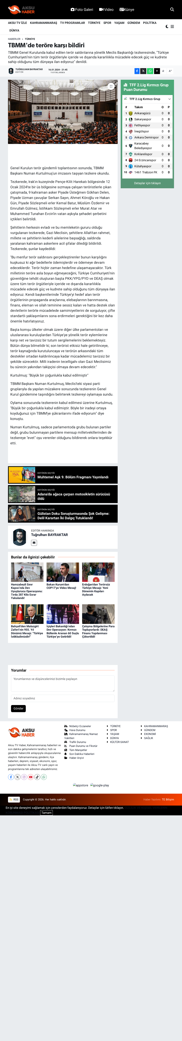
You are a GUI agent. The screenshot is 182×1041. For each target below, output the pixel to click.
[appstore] (81, 785)
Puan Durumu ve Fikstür (83, 746)
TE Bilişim (168, 799)
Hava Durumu (77, 730)
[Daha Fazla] (157, 71)
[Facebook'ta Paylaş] (137, 71)
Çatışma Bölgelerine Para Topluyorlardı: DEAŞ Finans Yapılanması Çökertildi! (98, 631)
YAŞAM (119, 23)
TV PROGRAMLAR (72, 23)
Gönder (18, 708)
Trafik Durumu (77, 742)
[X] (17, 777)
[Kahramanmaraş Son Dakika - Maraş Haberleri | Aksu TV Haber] (21, 10)
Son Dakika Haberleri (81, 754)
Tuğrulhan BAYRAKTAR (49, 535)
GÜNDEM (133, 23)
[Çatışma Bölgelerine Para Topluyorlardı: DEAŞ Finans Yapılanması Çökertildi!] (98, 614)
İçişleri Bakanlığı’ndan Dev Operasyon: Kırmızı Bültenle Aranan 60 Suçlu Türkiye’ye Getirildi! (63, 631)
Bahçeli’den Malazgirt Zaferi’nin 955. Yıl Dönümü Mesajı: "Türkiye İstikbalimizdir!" (27, 631)
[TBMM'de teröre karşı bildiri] (63, 112)
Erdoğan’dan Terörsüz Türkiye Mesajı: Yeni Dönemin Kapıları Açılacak (96, 589)
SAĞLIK (148, 738)
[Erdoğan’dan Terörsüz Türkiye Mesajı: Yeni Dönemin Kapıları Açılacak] (98, 572)
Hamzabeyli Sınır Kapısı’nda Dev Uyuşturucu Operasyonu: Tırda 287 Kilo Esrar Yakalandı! (27, 591)
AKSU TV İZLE (17, 23)
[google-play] (100, 785)
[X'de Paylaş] (143, 71)
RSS (15, 799)
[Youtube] (31, 777)
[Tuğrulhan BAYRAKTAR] (19, 537)
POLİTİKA (149, 23)
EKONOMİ (150, 734)
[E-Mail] (34, 543)
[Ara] (172, 9)
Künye (129, 9)
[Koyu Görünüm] (167, 27)
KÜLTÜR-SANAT (119, 742)
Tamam (46, 812)
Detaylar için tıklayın (147, 183)
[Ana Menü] (171, 27)
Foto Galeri (84, 9)
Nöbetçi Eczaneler (80, 726)
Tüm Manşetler (78, 750)
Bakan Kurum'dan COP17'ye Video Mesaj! (61, 586)
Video (109, 9)
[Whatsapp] (44, 777)
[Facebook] (11, 777)
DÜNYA (14, 30)
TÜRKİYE (94, 23)
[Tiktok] (37, 777)
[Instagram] (24, 777)
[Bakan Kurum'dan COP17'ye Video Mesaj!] (63, 572)
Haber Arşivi (76, 757)
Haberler (14, 39)
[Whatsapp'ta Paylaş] (150, 71)
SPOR (107, 23)
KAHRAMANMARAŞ (43, 23)
